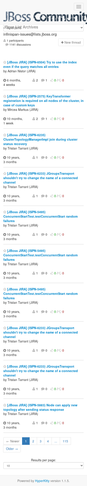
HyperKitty (42, 480)
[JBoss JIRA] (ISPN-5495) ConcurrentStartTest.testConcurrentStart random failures (40, 216)
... (55, 441)
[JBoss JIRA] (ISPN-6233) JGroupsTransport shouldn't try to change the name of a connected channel (40, 177)
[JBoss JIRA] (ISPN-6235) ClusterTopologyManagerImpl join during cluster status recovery (40, 139)
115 (65, 441)
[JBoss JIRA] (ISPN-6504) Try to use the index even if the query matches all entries (40, 64)
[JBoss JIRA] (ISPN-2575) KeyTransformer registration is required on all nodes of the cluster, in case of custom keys (43, 100)
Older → (12, 448)
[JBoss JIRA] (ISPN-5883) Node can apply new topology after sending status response (40, 407)
